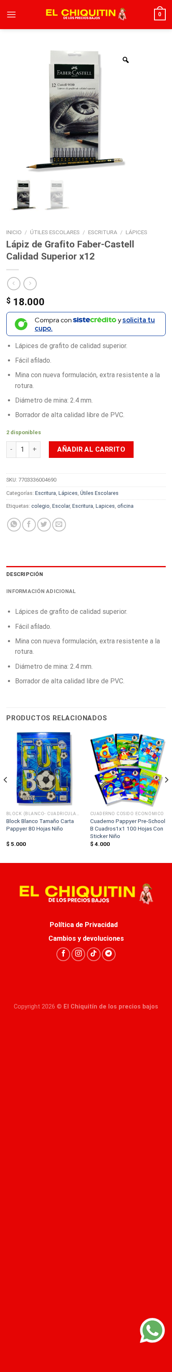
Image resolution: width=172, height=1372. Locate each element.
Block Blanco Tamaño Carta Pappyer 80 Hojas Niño (40, 825)
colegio (40, 506)
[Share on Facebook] (29, 524)
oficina (125, 506)
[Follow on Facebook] (63, 954)
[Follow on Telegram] (109, 954)
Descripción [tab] (24, 574)
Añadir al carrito (91, 449)
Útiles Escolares (55, 232)
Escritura (102, 232)
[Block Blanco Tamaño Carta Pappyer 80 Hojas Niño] (44, 769)
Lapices (105, 506)
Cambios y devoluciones (86, 938)
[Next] (166, 796)
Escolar (61, 506)
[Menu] (11, 14)
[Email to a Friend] (59, 524)
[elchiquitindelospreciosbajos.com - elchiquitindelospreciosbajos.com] (86, 14)
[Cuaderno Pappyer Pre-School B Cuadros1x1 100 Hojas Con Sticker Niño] (128, 769)
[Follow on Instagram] (78, 954)
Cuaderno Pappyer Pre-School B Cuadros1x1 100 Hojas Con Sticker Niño (127, 828)
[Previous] (6, 796)
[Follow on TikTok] (94, 954)
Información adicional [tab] (41, 591)
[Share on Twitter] (44, 524)
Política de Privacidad (86, 925)
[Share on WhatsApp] (14, 524)
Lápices (136, 232)
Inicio (14, 232)
